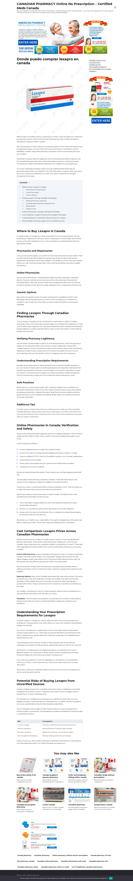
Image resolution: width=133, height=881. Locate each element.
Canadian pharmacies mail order (73, 861)
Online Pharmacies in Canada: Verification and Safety (41, 212)
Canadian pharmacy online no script (55, 867)
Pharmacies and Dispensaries (36, 190)
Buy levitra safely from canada (100, 69)
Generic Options (31, 195)
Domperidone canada (103, 805)
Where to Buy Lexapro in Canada (34, 187)
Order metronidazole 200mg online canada (77, 776)
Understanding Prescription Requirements (40, 203)
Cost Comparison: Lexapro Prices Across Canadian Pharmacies (44, 215)
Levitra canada (49, 805)
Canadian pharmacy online (27, 867)
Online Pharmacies (32, 192)
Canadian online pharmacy (47, 861)
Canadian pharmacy (42, 855)
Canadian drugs (95, 65)
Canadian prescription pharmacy (26, 806)
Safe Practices (30, 206)
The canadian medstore (97, 67)
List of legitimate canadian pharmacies (87, 867)
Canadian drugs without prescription (104, 776)
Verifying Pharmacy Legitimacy (36, 201)
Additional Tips (31, 209)
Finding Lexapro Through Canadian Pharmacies (39, 198)
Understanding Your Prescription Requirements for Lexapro (44, 218)
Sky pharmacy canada (25, 861)
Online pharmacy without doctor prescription (70, 855)
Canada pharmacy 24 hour (101, 855)
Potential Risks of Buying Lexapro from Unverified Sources (43, 221)
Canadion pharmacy (76, 805)
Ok (111, 878)
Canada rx (92, 71)
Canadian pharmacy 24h (98, 861)
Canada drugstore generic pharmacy (50, 776)
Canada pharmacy (24, 855)
